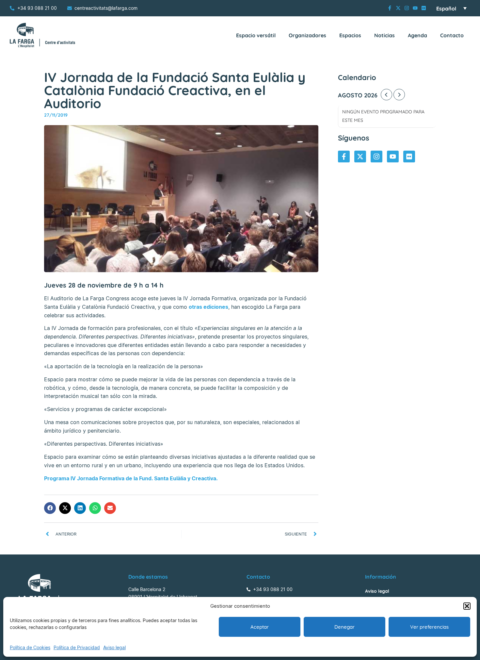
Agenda (417, 35)
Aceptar (259, 627)
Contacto (452, 35)
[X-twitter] (398, 8)
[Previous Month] (386, 94)
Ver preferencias (429, 627)
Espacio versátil (256, 35)
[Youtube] (415, 8)
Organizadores (307, 35)
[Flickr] (423, 8)
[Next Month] (399, 94)
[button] (467, 606)
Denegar (344, 627)
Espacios (350, 35)
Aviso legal (114, 647)
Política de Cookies (30, 647)
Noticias (384, 35)
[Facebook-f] (389, 8)
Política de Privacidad (77, 647)
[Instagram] (406, 8)
